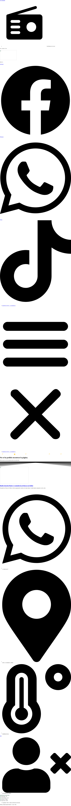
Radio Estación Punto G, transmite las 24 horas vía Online (16, 485)
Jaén (1, 735)
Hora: (2, 303)
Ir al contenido (2, 0)
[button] (35, 378)
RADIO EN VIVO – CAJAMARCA (9, 305)
